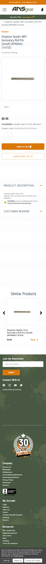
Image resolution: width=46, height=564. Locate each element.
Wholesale (7, 470)
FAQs (4, 538)
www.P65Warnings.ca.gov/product (19, 203)
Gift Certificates (9, 530)
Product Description (19, 185)
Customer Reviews (17, 211)
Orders (5, 512)
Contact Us (7, 467)
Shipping (6, 517)
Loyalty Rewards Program (12, 515)
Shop (33, 339)
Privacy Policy (8, 480)
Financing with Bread (11, 477)
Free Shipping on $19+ (29, 2)
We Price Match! (14, 2)
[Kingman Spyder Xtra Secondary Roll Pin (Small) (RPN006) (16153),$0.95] (22, 311)
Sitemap (6, 541)
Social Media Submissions (12, 475)
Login (5, 504)
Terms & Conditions (10, 543)
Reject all (18, 560)
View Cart (6, 510)
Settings (6, 560)
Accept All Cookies (33, 560)
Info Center (7, 536)
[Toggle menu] (5, 9)
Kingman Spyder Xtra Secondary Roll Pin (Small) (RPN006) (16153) (19, 333)
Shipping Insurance (10, 533)
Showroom (7, 482)
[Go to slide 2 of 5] (41, 313)
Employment (7, 472)
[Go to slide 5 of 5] (4, 313)
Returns (6, 520)
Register (6, 507)
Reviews (6, 485)
